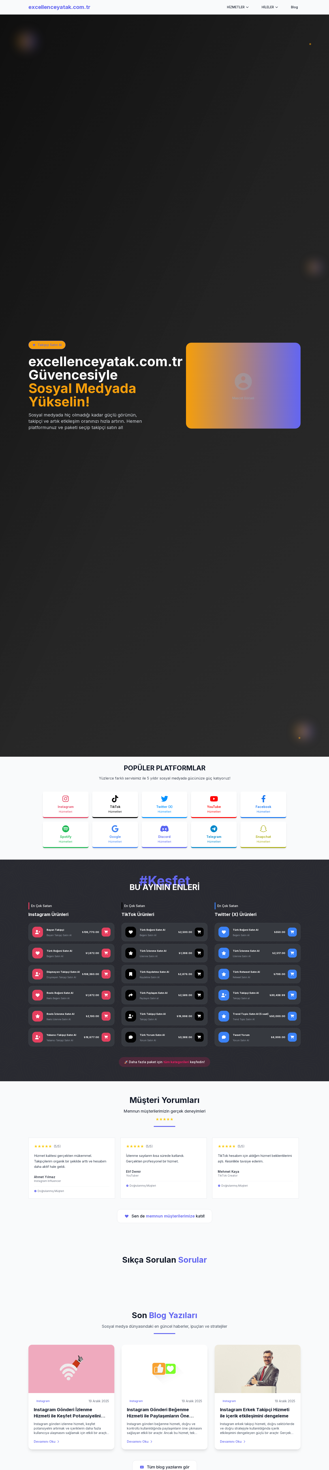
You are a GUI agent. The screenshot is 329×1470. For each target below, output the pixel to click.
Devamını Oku (45, 1441)
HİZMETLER (236, 7)
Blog (294, 7)
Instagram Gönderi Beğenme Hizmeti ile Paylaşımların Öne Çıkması (158, 1416)
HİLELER (268, 7)
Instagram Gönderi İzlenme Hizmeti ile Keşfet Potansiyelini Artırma (67, 1416)
